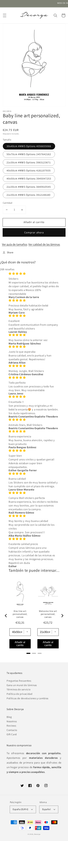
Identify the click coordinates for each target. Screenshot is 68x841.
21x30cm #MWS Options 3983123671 (29, 162)
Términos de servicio (18, 689)
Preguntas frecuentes (19, 680)
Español (46, 809)
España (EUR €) (20, 809)
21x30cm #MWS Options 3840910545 (29, 186)
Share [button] (10, 252)
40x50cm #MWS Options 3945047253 (29, 178)
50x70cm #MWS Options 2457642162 (29, 154)
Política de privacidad (20, 693)
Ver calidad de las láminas (44, 244)
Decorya (37, 834)
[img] (34, 274)
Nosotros (12, 721)
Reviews (11, 725)
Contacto (12, 730)
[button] (4, 15)
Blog (9, 716)
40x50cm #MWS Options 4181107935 (29, 170)
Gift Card (12, 734)
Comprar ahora (34, 232)
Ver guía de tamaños (14, 244)
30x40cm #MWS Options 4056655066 (29, 146)
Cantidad (7, 202)
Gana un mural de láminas (22, 685)
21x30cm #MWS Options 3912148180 (29, 194)
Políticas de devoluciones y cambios (27, 698)
